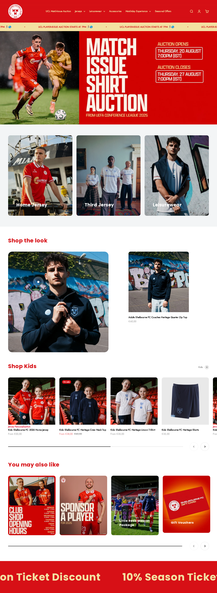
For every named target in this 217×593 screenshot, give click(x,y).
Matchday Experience (136, 11)
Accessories (115, 11)
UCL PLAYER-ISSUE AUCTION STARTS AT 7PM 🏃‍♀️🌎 (49, 27)
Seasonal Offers (163, 11)
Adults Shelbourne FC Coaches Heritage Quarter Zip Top (158, 317)
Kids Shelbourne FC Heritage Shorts (180, 429)
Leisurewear (95, 11)
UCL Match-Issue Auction (58, 11)
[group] (108, 77)
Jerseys (78, 11)
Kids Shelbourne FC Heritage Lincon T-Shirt (133, 429)
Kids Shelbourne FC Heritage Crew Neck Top (82, 429)
